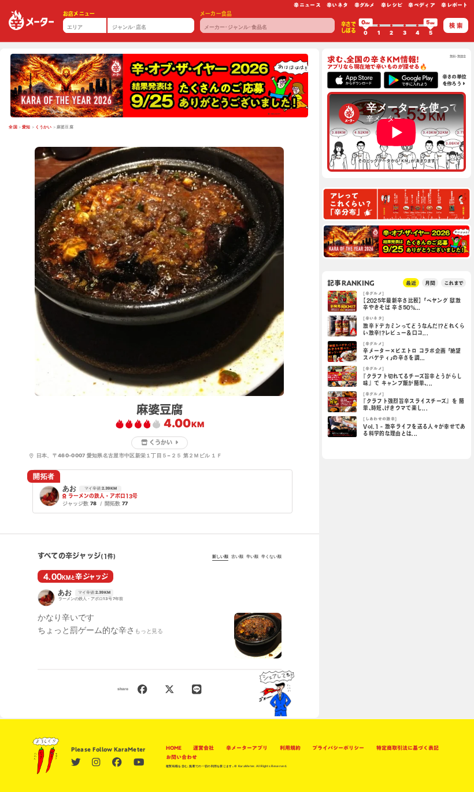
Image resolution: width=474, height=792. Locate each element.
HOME (174, 747)
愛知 (26, 127)
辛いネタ (337, 5)
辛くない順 (271, 556)
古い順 (237, 556)
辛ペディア (421, 5)
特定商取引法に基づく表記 (407, 747)
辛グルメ (364, 5)
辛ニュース (307, 5)
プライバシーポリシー (338, 747)
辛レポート (454, 5)
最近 (411, 283)
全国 (13, 127)
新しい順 (220, 556)
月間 (430, 283)
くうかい (43, 127)
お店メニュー (79, 13)
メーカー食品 (216, 13)
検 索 (455, 25)
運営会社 (203, 747)
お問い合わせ (181, 757)
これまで (453, 283)
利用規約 (290, 747)
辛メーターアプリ (247, 747)
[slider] (366, 25)
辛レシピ (391, 5)
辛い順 (252, 556)
